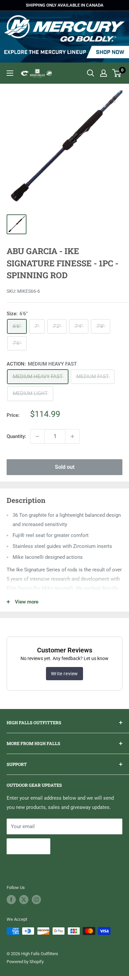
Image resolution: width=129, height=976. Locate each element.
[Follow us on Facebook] (11, 899)
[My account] (103, 73)
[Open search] (90, 73)
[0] (117, 73)
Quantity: (16, 436)
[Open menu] (10, 73)
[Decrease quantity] (37, 436)
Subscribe (28, 846)
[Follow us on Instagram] (36, 899)
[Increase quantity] (72, 436)
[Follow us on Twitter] (23, 899)
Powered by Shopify (25, 961)
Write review (64, 673)
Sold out (64, 467)
